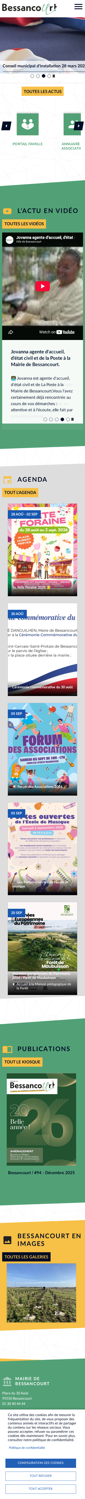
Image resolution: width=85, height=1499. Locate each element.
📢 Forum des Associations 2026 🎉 (40, 787)
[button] (41, 1293)
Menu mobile (78, 6)
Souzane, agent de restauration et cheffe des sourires (38, 358)
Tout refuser (41, 1476)
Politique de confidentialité (27, 1447)
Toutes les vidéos (24, 224)
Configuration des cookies (41, 1463)
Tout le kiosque (22, 1062)
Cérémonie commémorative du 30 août (42, 687)
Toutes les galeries (26, 1257)
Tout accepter (41, 1488)
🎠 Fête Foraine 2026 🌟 (31, 587)
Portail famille (27, 144)
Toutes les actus (42, 92)
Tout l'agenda (20, 493)
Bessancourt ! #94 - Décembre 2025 (41, 1173)
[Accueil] (29, 9)
